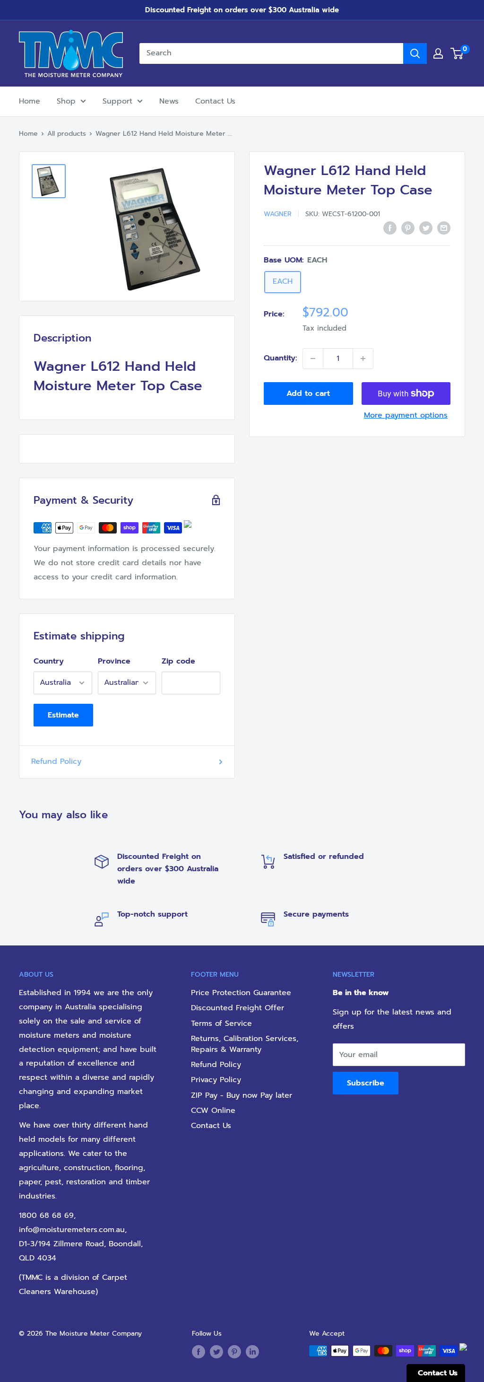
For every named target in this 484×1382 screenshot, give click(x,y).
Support (117, 101)
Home (29, 101)
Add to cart (308, 393)
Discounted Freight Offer (237, 1008)
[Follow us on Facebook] (198, 1351)
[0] (457, 53)
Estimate (63, 715)
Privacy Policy (216, 1079)
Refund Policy (56, 761)
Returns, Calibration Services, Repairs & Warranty (244, 1044)
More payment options (406, 415)
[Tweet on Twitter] (425, 228)
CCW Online (213, 1110)
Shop (66, 101)
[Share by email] (443, 228)
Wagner (278, 214)
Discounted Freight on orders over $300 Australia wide (242, 10)
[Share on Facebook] (390, 228)
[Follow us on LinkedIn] (252, 1351)
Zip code (178, 661)
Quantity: (280, 358)
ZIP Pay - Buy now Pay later (241, 1095)
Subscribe (365, 1083)
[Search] (415, 53)
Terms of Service (221, 1023)
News (169, 101)
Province (114, 661)
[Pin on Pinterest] (408, 228)
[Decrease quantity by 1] (313, 358)
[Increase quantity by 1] (363, 358)
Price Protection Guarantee (241, 992)
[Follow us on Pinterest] (234, 1351)
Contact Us (215, 101)
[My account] (438, 53)
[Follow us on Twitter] (216, 1351)
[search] (271, 53)
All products (66, 134)
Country (49, 661)
